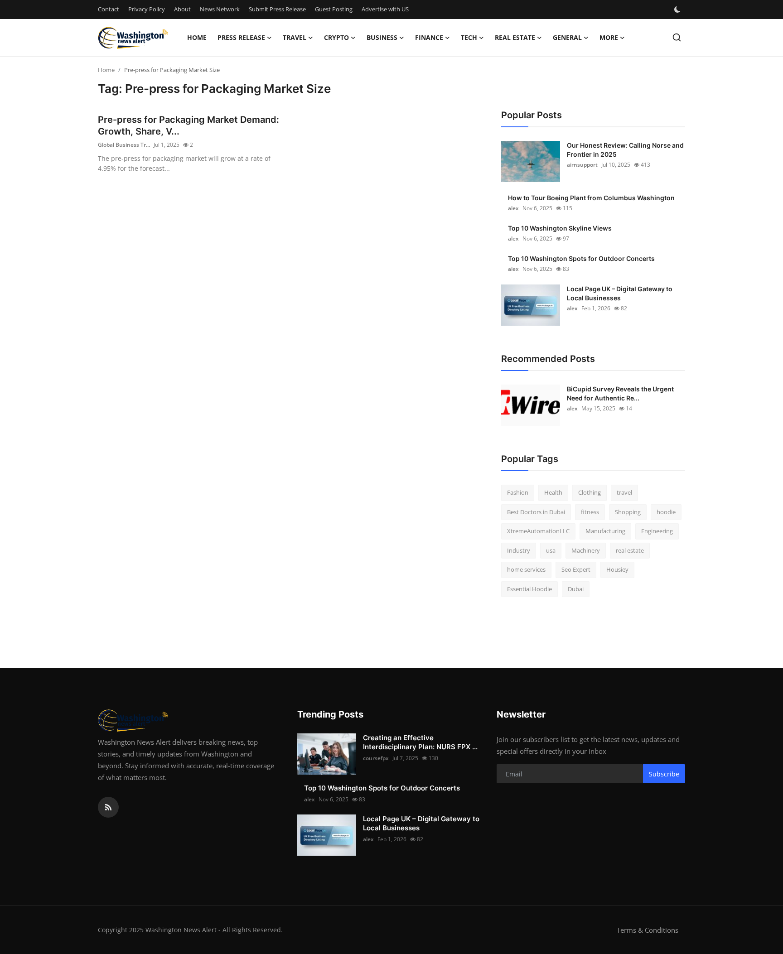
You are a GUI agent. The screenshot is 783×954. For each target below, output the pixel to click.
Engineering (657, 531)
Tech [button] (469, 37)
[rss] (108, 807)
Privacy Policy (146, 9)
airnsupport (582, 165)
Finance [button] (429, 37)
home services (526, 569)
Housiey (617, 569)
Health (553, 492)
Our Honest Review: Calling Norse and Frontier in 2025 (625, 149)
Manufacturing (605, 531)
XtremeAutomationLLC (538, 531)
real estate (630, 550)
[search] (676, 37)
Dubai (576, 589)
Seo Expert (575, 569)
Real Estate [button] (515, 37)
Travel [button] (294, 37)
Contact (108, 9)
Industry (518, 550)
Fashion (517, 492)
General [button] (567, 37)
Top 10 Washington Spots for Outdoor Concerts (581, 258)
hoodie (666, 512)
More (608, 37)
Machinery (585, 550)
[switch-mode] (678, 9)
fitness (590, 512)
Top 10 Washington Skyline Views (560, 228)
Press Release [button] (241, 37)
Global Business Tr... (124, 145)
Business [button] (382, 37)
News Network (220, 9)
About (182, 9)
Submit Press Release (277, 9)
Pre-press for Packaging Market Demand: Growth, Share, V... (188, 125)
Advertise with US (385, 9)
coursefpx (376, 758)
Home (197, 37)
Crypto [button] (336, 37)
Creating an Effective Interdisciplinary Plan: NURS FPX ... (420, 742)
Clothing (589, 492)
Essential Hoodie (529, 589)
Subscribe (664, 774)
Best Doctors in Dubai (536, 512)
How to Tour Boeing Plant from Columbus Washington (591, 198)
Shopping (628, 512)
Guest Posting (334, 9)
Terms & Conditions (647, 930)
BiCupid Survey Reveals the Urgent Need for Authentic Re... (620, 393)
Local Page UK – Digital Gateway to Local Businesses (619, 293)
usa (551, 550)
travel (624, 492)
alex (513, 208)
